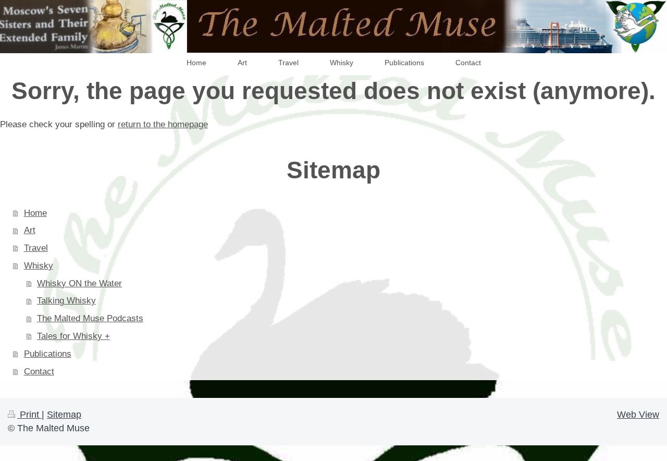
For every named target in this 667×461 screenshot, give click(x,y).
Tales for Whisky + (73, 336)
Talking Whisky (66, 301)
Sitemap (64, 414)
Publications (47, 354)
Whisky (38, 266)
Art (29, 230)
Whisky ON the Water (79, 283)
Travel (36, 248)
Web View (638, 414)
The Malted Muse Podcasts (90, 318)
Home (35, 213)
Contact (39, 372)
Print (29, 414)
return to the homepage (163, 124)
